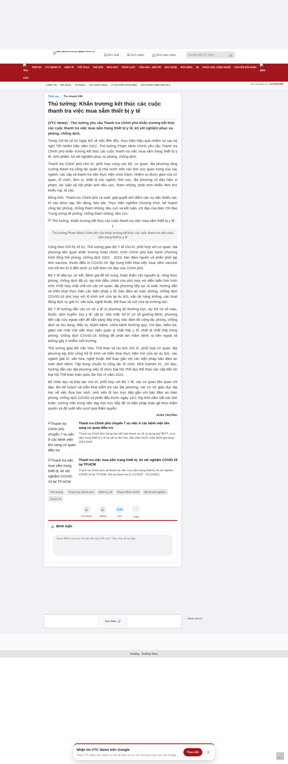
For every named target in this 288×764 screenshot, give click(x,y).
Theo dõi (193, 752)
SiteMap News (149, 653)
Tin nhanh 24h (73, 96)
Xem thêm (111, 621)
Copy (136, 516)
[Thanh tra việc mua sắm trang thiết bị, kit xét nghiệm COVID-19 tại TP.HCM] (62, 471)
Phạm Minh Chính (128, 492)
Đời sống (186, 67)
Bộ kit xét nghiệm (155, 492)
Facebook (86, 516)
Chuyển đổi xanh (245, 67)
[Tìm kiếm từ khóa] (232, 55)
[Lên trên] (280, 756)
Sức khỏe (170, 67)
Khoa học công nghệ (217, 67)
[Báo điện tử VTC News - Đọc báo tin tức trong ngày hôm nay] (74, 56)
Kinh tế (69, 67)
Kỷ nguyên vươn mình (124, 85)
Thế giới (98, 67)
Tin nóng (80, 85)
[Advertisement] (214, 151)
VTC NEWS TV (53, 67)
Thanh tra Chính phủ (81, 492)
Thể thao (83, 67)
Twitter (103, 516)
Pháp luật (128, 67)
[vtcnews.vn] (86, 509)
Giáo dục (112, 67)
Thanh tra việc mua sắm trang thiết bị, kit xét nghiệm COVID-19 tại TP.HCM (128, 462)
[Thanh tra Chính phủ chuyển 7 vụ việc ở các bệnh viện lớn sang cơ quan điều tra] (62, 437)
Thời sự (37, 67)
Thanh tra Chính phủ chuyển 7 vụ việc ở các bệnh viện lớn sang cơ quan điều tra (124, 425)
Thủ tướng (56, 492)
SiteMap (134, 653)
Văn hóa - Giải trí (150, 67)
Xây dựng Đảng (98, 85)
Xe (197, 67)
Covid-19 (55, 498)
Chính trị (51, 85)
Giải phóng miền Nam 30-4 (155, 85)
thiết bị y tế (105, 492)
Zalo (119, 516)
